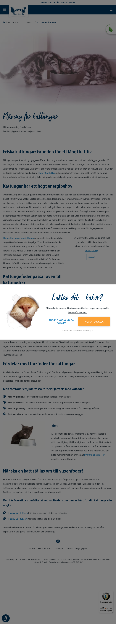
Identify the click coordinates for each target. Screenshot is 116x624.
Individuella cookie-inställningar (77, 330)
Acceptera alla (94, 321)
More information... (77, 312)
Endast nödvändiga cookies (61, 322)
